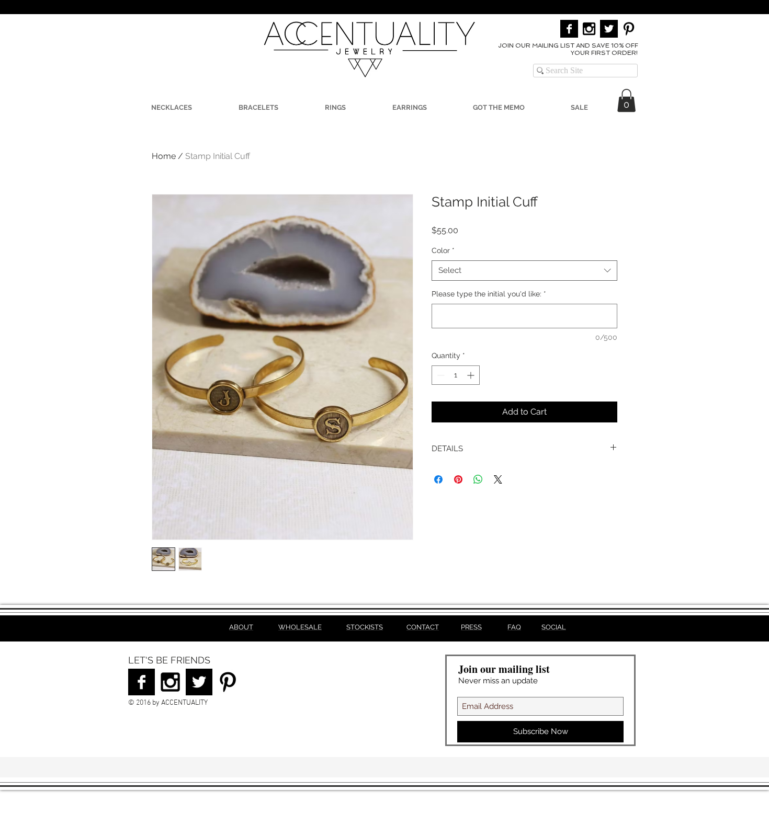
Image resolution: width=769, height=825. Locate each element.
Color (443, 250)
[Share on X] (498, 479)
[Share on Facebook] (438, 479)
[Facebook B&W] (569, 29)
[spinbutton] (455, 375)
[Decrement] (439, 375)
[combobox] (524, 270)
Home (164, 156)
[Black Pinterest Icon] (629, 29)
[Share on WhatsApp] (478, 479)
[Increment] (471, 375)
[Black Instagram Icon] (589, 29)
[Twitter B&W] (609, 29)
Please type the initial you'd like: (489, 294)
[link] (626, 100)
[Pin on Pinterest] (458, 479)
